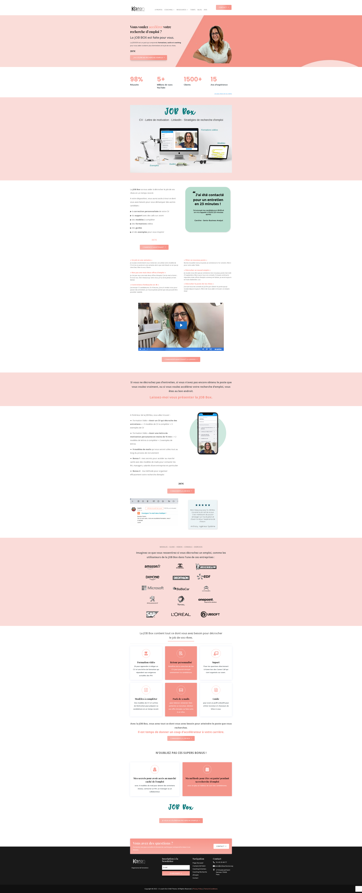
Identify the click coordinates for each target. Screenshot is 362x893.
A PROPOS (158, 10)
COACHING (168, 10)
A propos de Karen (199, 866)
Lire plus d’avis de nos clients (223, 94)
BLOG (199, 10)
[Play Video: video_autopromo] (181, 325)
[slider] (173, 349)
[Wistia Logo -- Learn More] (218, 349)
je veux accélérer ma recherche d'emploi (180, 820)
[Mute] (203, 349)
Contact (220, 846)
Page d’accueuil (198, 863)
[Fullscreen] (210, 349)
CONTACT (223, 7)
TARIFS (192, 10)
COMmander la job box (180, 491)
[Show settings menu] (207, 349)
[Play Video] (140, 349)
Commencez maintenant (153, 247)
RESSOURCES (181, 10)
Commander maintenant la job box (180, 359)
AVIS (205, 10)
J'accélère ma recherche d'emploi (148, 58)
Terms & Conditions (210, 889)
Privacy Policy (198, 889)
